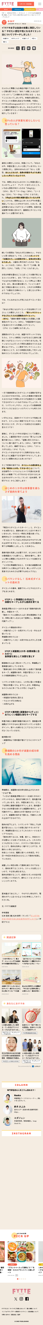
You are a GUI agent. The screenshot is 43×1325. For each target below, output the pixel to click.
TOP (3, 13)
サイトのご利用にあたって (17, 1308)
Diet (6, 9)
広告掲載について (33, 1311)
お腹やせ (6, 38)
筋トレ (5, 42)
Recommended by (25, 1066)
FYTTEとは (5, 1308)
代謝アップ (26, 38)
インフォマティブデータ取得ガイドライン (14, 1311)
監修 (19, 1314)
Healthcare (30, 9)
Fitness (18, 9)
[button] (17, 1279)
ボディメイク (15, 38)
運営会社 (13, 1314)
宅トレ (34, 38)
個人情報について (32, 1308)
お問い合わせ (6, 1314)
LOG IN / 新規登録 (26, 4)
